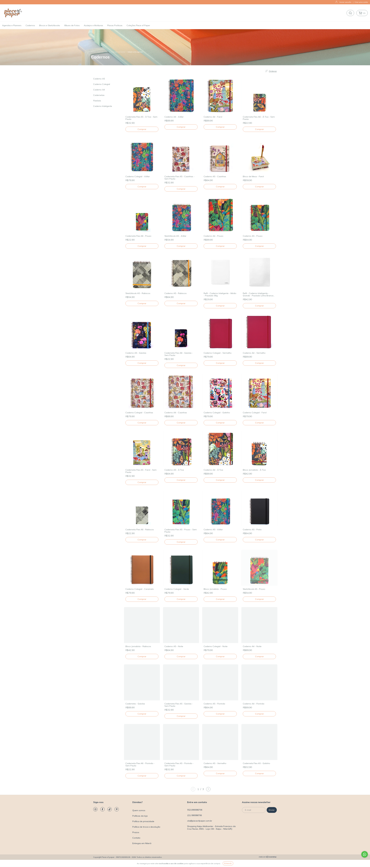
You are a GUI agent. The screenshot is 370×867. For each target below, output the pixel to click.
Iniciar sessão (345, 2)
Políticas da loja (140, 816)
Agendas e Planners (11, 25)
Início (93, 52)
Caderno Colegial (101, 84)
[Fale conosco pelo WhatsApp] (364, 854)
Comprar (181, 127)
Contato (136, 838)
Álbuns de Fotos (72, 25)
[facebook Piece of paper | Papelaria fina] (102, 809)
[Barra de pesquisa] (350, 13)
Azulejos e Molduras (93, 25)
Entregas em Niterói (141, 843)
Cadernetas (98, 95)
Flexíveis (97, 100)
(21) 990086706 (194, 815)
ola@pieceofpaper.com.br (199, 820)
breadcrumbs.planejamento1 (115, 52)
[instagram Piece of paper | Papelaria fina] (95, 809)
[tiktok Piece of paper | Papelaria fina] (109, 809)
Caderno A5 (99, 78)
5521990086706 (194, 810)
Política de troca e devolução (146, 827)
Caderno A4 (99, 89)
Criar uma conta (361, 2)
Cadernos (30, 25)
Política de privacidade (143, 821)
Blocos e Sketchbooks (49, 25)
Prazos (135, 832)
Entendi (228, 863)
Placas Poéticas (114, 25)
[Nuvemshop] (268, 857)
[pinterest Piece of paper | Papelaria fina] (116, 809)
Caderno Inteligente (102, 106)
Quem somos (138, 810)
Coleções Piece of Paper (138, 25)
